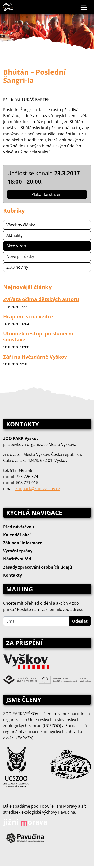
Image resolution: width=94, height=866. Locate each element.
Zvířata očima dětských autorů (41, 299)
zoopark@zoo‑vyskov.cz (37, 488)
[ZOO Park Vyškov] (8, 7)
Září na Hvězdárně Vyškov (35, 356)
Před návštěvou (18, 527)
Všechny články (20, 225)
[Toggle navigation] (84, 7)
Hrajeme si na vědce (28, 316)
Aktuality (14, 235)
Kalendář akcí (17, 535)
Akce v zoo (16, 246)
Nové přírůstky (20, 256)
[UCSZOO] (16, 766)
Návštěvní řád (17, 559)
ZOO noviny (17, 267)
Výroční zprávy (17, 551)
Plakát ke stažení (47, 194)
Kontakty (12, 575)
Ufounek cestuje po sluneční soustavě (38, 336)
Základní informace (22, 543)
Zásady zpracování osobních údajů (37, 567)
